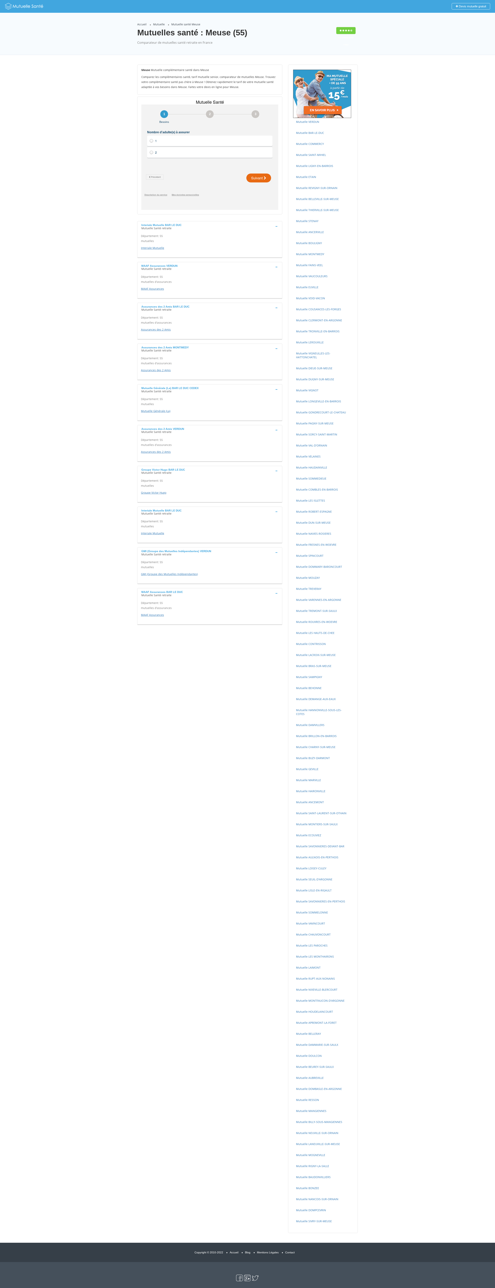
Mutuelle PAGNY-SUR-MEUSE (315, 423)
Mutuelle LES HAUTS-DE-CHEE (315, 633)
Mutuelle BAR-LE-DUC (310, 133)
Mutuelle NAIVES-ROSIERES (313, 533)
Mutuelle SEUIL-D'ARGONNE (314, 879)
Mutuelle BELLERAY (308, 1034)
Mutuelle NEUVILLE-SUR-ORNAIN (317, 1133)
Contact (290, 1252)
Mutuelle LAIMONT (308, 967)
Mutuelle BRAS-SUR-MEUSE (313, 666)
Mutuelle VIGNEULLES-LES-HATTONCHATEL (313, 355)
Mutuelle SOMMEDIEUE (311, 478)
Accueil (142, 24)
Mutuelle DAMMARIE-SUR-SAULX (317, 1045)
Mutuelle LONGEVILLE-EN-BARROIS (318, 401)
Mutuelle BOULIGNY (309, 243)
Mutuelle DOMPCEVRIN (311, 1210)
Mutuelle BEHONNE (309, 688)
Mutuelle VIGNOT (307, 390)
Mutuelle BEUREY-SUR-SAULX (315, 1067)
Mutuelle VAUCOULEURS (312, 276)
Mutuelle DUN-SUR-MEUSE (313, 522)
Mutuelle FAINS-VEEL (309, 265)
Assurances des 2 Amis (156, 329)
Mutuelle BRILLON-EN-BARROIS (316, 736)
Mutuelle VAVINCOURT (310, 923)
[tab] (209, 226)
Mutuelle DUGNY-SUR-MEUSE (315, 379)
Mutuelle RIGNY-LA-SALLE (312, 1166)
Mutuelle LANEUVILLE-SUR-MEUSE (318, 1144)
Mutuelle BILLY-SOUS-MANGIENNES (319, 1122)
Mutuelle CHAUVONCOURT (313, 934)
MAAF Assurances (152, 289)
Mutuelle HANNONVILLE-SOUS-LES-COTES (319, 712)
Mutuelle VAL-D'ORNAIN (311, 445)
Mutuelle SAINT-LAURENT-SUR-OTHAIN (321, 813)
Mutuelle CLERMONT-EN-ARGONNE (319, 320)
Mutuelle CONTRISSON (311, 644)
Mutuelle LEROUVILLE (310, 342)
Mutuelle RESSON (307, 1100)
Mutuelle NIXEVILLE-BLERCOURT (316, 989)
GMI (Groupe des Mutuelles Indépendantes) (169, 574)
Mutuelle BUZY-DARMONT (313, 758)
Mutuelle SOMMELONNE (312, 912)
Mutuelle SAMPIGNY (309, 677)
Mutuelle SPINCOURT (309, 556)
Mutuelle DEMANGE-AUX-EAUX (316, 699)
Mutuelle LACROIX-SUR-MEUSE (316, 655)
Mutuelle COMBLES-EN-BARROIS (317, 489)
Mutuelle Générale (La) (155, 411)
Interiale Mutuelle (152, 248)
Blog (247, 1252)
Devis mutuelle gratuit (472, 6)
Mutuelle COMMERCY (310, 144)
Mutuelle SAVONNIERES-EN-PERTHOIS (320, 901)
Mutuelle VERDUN (307, 122)
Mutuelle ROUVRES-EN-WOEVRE (316, 622)
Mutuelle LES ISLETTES (310, 500)
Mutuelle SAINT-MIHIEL (311, 155)
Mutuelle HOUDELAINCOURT (314, 1011)
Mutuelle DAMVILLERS (310, 725)
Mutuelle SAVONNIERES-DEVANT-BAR (320, 846)
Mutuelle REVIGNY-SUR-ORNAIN (316, 188)
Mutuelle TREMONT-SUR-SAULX (316, 611)
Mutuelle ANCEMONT (310, 802)
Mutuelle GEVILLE (307, 769)
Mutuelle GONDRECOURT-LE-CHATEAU (321, 412)
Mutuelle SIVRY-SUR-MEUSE (314, 1221)
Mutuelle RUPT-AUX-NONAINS (315, 978)
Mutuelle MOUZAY (308, 578)
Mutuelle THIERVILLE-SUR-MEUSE (317, 210)
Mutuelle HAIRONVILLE (310, 791)
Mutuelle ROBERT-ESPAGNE (314, 511)
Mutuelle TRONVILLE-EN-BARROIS (318, 331)
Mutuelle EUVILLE (307, 287)
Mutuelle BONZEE (307, 1188)
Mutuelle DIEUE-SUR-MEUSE (314, 368)
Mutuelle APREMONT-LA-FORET (316, 1023)
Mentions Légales (268, 1252)
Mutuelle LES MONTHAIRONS (315, 956)
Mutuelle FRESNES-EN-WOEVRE (316, 545)
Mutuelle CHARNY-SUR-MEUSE (315, 747)
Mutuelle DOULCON (309, 1056)
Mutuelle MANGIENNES (311, 1111)
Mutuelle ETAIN (306, 177)
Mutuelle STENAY (307, 221)
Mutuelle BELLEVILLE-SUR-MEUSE (317, 199)
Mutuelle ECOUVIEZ (308, 835)
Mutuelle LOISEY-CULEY (311, 868)
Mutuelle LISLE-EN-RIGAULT (314, 890)
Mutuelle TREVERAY (308, 589)
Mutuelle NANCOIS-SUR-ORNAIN (317, 1199)
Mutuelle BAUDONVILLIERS (313, 1177)
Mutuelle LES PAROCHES (312, 945)
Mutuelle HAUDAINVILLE (311, 467)
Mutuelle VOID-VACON (310, 298)
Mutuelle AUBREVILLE (310, 1078)
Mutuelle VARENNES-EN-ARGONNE (318, 600)
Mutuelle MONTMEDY (310, 254)
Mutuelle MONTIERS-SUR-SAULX (317, 824)
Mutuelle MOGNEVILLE (310, 1155)
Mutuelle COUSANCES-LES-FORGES (318, 309)
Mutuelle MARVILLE (308, 780)
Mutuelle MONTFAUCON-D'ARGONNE (320, 1000)
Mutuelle (159, 24)
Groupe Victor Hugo (153, 492)
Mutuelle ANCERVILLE (310, 232)
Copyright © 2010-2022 (209, 1252)
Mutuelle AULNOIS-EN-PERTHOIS (317, 857)
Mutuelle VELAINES (308, 456)
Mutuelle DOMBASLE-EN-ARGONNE (319, 1089)
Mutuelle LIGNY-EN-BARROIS (314, 166)
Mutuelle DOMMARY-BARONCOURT (319, 567)
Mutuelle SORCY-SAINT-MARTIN (316, 434)
